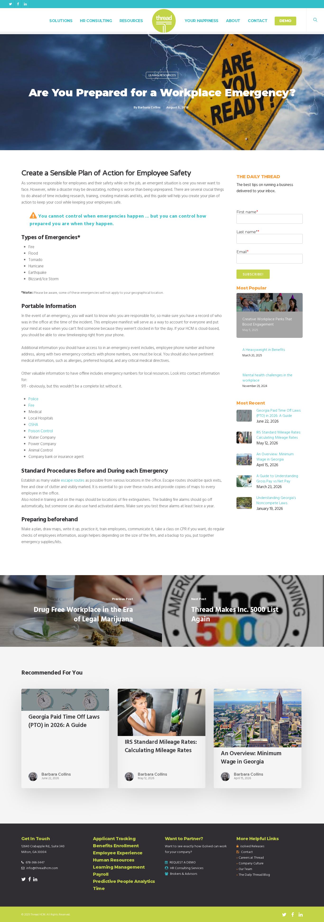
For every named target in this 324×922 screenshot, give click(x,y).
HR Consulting (96, 21)
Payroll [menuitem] (101, 874)
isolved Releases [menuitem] (252, 846)
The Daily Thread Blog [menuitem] (254, 875)
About (233, 21)
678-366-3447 (35, 862)
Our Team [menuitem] (245, 869)
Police (33, 399)
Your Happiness (201, 21)
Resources (131, 21)
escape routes (72, 480)
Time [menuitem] (99, 888)
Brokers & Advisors (183, 874)
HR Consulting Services (186, 868)
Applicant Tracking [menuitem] (114, 839)
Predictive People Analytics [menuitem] (124, 881)
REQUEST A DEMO (183, 862)
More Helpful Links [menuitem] (257, 839)
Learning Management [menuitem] (119, 867)
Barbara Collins (149, 107)
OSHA (33, 425)
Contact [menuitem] (247, 852)
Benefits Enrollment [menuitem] (116, 846)
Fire (31, 405)
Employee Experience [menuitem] (118, 853)
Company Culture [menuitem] (251, 863)
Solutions (60, 21)
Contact (257, 21)
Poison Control (41, 431)
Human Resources (162, 75)
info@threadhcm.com (42, 868)
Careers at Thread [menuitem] (251, 858)
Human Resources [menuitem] (113, 860)
